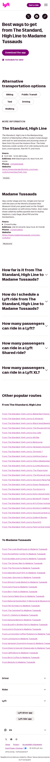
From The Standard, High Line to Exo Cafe (21, 432)
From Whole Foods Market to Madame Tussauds (24, 582)
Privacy (16, 744)
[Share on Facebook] (37, 16)
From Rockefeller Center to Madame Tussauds (24, 554)
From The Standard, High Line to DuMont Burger (24, 517)
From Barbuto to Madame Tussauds (18, 662)
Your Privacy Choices (14, 748)
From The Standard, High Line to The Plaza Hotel (25, 470)
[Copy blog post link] (45, 16)
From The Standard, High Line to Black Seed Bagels (26, 423)
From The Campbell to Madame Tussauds (21, 610)
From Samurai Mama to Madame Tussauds (21, 619)
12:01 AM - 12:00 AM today (15, 156)
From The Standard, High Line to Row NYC (21, 522)
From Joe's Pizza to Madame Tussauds (19, 586)
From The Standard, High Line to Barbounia (22, 442)
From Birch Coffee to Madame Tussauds (20, 657)
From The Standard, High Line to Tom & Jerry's (23, 489)
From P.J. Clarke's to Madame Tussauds (20, 615)
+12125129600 (16, 229)
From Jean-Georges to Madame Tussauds (21, 577)
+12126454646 (16, 164)
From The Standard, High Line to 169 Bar (20, 437)
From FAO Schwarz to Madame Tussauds (21, 605)
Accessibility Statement (32, 744)
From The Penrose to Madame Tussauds (21, 568)
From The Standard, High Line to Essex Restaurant (25, 484)
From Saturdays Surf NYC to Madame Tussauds (23, 572)
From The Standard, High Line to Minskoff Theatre (25, 498)
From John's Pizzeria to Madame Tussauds (21, 629)
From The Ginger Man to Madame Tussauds (22, 563)
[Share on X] (28, 16)
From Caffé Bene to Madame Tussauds (20, 652)
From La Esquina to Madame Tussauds (19, 638)
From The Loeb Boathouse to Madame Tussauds (24, 549)
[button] (46, 5)
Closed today (10, 224)
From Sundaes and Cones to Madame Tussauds (24, 558)
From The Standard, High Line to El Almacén (22, 418)
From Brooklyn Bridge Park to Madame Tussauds (25, 624)
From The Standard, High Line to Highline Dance (24, 456)
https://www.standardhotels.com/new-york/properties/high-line (20, 170)
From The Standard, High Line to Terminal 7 (22, 451)
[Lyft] (6, 5)
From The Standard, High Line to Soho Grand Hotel (26, 494)
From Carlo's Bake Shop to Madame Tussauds (23, 596)
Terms (7, 744)
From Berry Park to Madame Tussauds (19, 591)
